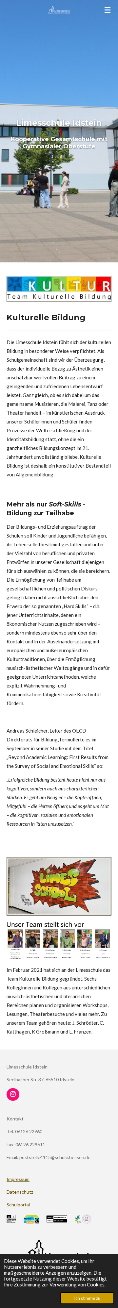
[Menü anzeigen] (107, 9)
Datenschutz (20, 1192)
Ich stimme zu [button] (87, 1298)
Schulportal (18, 1204)
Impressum (18, 1179)
